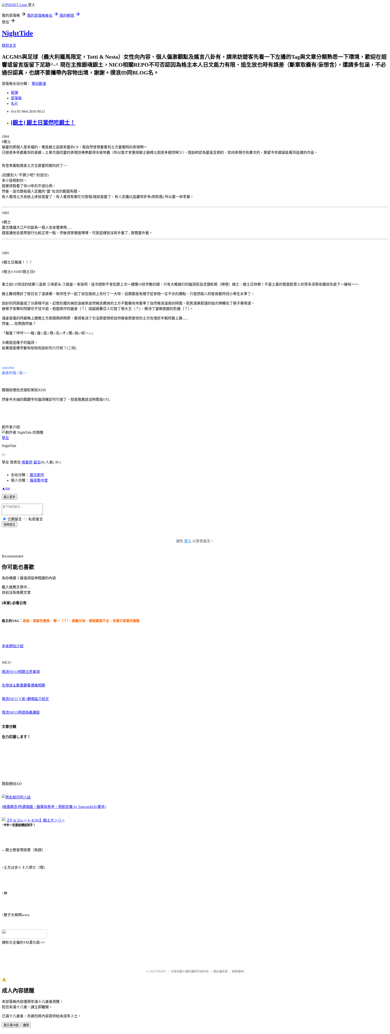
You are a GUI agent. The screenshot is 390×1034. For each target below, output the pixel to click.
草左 (5, 438)
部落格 (16, 98)
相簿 (14, 93)
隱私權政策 (220, 971)
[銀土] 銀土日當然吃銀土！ (43, 123)
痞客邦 (27, 462)
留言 (37, 462)
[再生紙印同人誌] (16, 797)
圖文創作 (37, 475)
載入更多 (9, 497)
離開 (26, 1025)
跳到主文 (9, 45)
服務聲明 (238, 971)
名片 (14, 103)
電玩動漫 (39, 84)
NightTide (17, 33)
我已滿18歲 (11, 1025)
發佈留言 (9, 524)
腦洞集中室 (39, 480)
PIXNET (161, 971)
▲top (6, 488)
